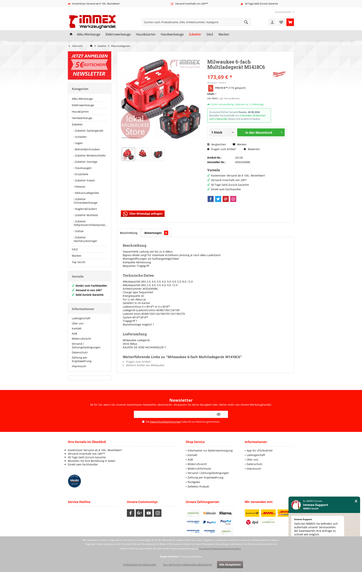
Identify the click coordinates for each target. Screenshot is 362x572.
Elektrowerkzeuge (83, 105)
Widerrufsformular (199, 468)
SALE (75, 249)
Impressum (79, 366)
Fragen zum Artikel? (223, 149)
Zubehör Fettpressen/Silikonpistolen (90, 223)
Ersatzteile (81, 174)
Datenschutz (80, 352)
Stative (79, 231)
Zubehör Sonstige (85, 162)
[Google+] (139, 513)
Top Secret (78, 262)
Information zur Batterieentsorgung (210, 450)
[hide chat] (356, 501)
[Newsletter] (89, 65)
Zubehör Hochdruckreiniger (85, 239)
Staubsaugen (83, 168)
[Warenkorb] (290, 22)
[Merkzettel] (281, 22)
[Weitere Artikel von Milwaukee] (279, 74)
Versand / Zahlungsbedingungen (86, 345)
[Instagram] (233, 199)
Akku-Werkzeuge (82, 99)
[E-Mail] (226, 199)
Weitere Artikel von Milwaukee (144, 365)
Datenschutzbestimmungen (165, 421)
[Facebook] (211, 199)
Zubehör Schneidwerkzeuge (85, 200)
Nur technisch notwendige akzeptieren (187, 564)
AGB (74, 333)
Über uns (78, 323)
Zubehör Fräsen (84, 180)
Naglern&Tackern (85, 209)
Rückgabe (194, 482)
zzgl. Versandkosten (229, 98)
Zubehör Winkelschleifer (90, 155)
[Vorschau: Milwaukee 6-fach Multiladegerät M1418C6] (128, 154)
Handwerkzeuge (82, 118)
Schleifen (80, 137)
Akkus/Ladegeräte (86, 193)
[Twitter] (218, 199)
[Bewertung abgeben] (239, 72)
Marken (76, 255)
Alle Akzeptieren (230, 564)
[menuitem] (283, 12)
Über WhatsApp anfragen (145, 213)
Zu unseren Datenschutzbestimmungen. (220, 548)
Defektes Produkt (198, 486)
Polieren (79, 186)
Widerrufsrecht (81, 338)
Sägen (78, 143)
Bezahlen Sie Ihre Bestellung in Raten (91, 461)
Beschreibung (128, 233)
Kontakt (76, 328)
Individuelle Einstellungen (139, 564)
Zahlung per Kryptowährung (81, 359)
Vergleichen (218, 144)
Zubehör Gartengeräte (88, 130)
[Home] (71, 34)
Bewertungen (155, 233)
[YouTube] (148, 513)
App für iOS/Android (259, 450)
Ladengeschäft (81, 318)
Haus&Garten (80, 111)
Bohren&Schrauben (87, 149)
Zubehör (77, 124)
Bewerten (253, 149)
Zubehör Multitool (86, 215)
